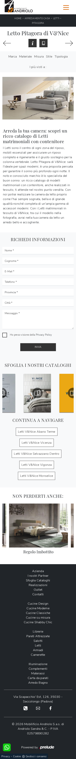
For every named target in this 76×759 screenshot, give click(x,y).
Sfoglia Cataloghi (38, 580)
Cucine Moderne (38, 608)
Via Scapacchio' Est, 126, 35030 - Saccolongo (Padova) (38, 699)
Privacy (5, 756)
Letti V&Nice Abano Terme (36, 432)
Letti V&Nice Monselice (36, 476)
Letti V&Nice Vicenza (37, 443)
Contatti (38, 594)
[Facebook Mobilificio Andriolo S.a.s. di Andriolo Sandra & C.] (50, 708)
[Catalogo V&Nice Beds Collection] (38, 393)
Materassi (38, 673)
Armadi (38, 650)
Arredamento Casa (37, 18)
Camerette (38, 655)
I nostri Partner (38, 576)
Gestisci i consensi (36, 756)
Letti (56, 18)
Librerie (38, 631)
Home (17, 18)
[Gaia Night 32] (7, 43)
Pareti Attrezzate (38, 636)
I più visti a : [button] (38, 67)
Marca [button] (12, 56)
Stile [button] (49, 56)
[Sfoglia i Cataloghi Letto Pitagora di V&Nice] (43, 43)
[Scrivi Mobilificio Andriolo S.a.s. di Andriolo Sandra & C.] (38, 708)
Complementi (38, 669)
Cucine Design (38, 604)
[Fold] (69, 43)
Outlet (38, 590)
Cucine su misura (38, 617)
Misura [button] (39, 56)
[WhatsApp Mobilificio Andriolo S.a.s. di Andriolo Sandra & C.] (7, 747)
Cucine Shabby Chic (38, 622)
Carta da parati (38, 678)
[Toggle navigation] (66, 7)
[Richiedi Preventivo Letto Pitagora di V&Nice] (32, 43)
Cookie (17, 756)
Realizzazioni (38, 585)
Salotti (38, 641)
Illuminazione (38, 664)
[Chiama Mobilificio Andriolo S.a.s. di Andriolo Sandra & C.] (25, 708)
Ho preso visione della (31, 335)
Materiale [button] (25, 56)
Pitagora (38, 23)
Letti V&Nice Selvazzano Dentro (36, 454)
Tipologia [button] (61, 56)
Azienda (38, 571)
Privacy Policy (44, 335)
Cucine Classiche (38, 613)
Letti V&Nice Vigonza (36, 465)
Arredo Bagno (38, 683)
